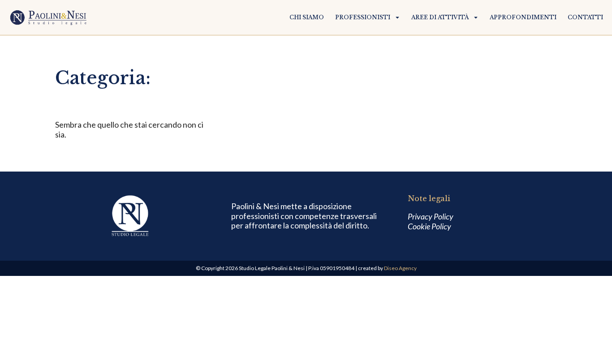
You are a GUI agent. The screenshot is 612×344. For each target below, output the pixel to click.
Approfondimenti (523, 17)
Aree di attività (440, 17)
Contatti (585, 17)
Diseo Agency (400, 268)
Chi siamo (306, 17)
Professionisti (362, 17)
